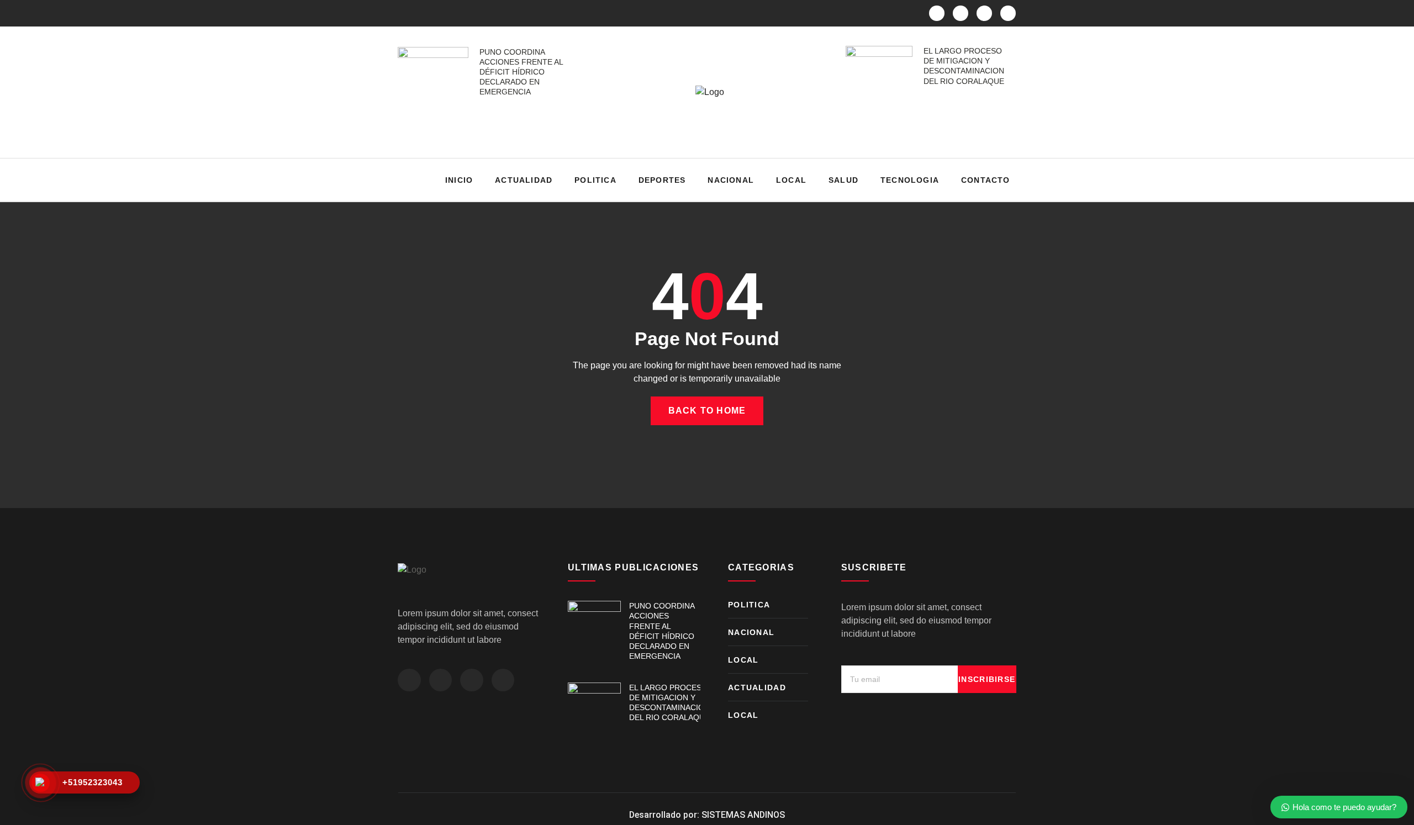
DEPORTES (662, 180)
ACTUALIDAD (523, 180)
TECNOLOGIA (909, 180)
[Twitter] (960, 13)
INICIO (459, 180)
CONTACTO (985, 180)
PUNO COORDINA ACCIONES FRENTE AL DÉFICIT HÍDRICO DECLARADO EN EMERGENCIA (521, 72)
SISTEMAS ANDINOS (743, 815)
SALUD (843, 180)
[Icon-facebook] (937, 13)
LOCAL (791, 180)
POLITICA (595, 180)
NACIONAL (731, 180)
